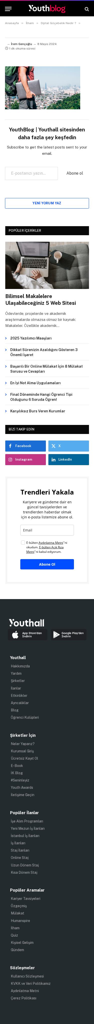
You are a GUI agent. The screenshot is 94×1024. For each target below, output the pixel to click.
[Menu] (8, 9)
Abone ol (74, 173)
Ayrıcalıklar (20, 703)
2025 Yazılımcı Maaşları (31, 338)
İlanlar (16, 688)
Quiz (14, 935)
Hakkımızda (20, 666)
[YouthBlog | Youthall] (47, 9)
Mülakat (17, 913)
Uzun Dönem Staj (25, 865)
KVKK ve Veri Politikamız (31, 984)
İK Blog (17, 773)
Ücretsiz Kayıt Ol (24, 758)
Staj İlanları (20, 850)
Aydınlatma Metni (25, 991)
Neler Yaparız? (23, 744)
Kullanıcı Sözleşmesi (27, 976)
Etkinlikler (19, 696)
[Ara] (86, 9)
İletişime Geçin (22, 795)
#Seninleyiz (20, 780)
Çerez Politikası (23, 998)
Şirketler (18, 681)
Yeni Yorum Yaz (47, 203)
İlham (15, 928)
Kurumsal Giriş (22, 751)
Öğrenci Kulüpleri (25, 717)
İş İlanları (18, 843)
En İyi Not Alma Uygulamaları (35, 383)
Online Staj (20, 858)
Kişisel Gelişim (22, 943)
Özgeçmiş (19, 906)
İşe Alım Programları (27, 821)
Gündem (17, 950)
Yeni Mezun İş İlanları (28, 828)
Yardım (16, 673)
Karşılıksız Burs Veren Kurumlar (37, 411)
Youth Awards (22, 788)
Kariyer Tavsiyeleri (25, 899)
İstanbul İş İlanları (25, 836)
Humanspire (20, 921)
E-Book (17, 766)
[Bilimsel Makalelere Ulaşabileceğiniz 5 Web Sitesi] (47, 265)
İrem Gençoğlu (21, 44)
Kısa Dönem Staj (24, 872)
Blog (15, 710)
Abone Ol (47, 564)
